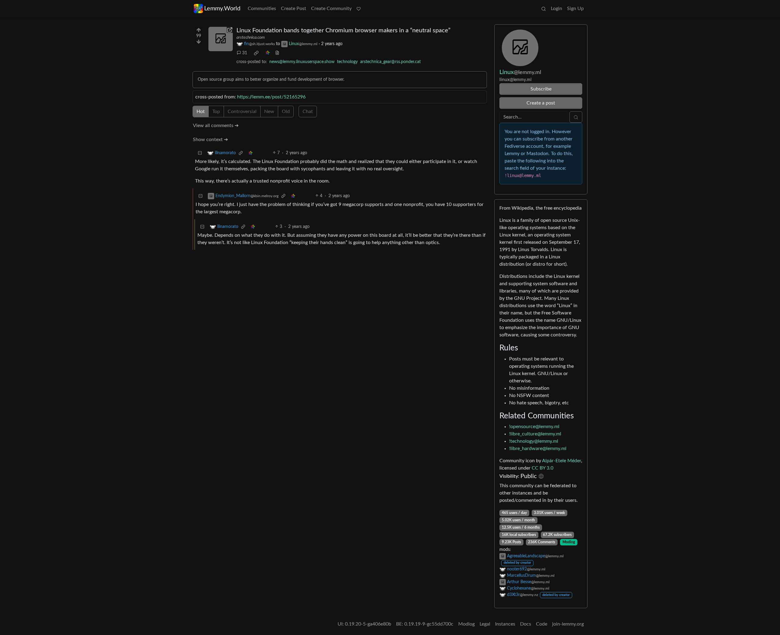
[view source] (277, 53)
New (269, 111)
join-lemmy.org (568, 624)
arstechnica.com (250, 37)
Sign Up (575, 8)
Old (286, 111)
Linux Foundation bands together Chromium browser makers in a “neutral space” (343, 30)
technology (347, 62)
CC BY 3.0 (542, 468)
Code (541, 624)
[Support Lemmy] (358, 8)
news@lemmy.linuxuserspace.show (302, 62)
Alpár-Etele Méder (561, 460)
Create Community (331, 8)
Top (216, 111)
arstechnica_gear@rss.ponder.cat (390, 62)
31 (244, 53)
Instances (505, 624)
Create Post (293, 8)
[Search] (543, 8)
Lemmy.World (222, 8)
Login (556, 8)
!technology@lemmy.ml (533, 441)
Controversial (242, 111)
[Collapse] (200, 153)
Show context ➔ (210, 139)
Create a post (540, 103)
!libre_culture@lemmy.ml (535, 433)
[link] (256, 53)
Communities (262, 8)
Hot (201, 111)
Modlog (568, 542)
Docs (525, 624)
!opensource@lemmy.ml (534, 426)
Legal (485, 624)
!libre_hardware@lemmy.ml (537, 448)
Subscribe (540, 89)
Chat (308, 111)
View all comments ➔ (216, 125)
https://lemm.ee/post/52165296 (271, 96)
